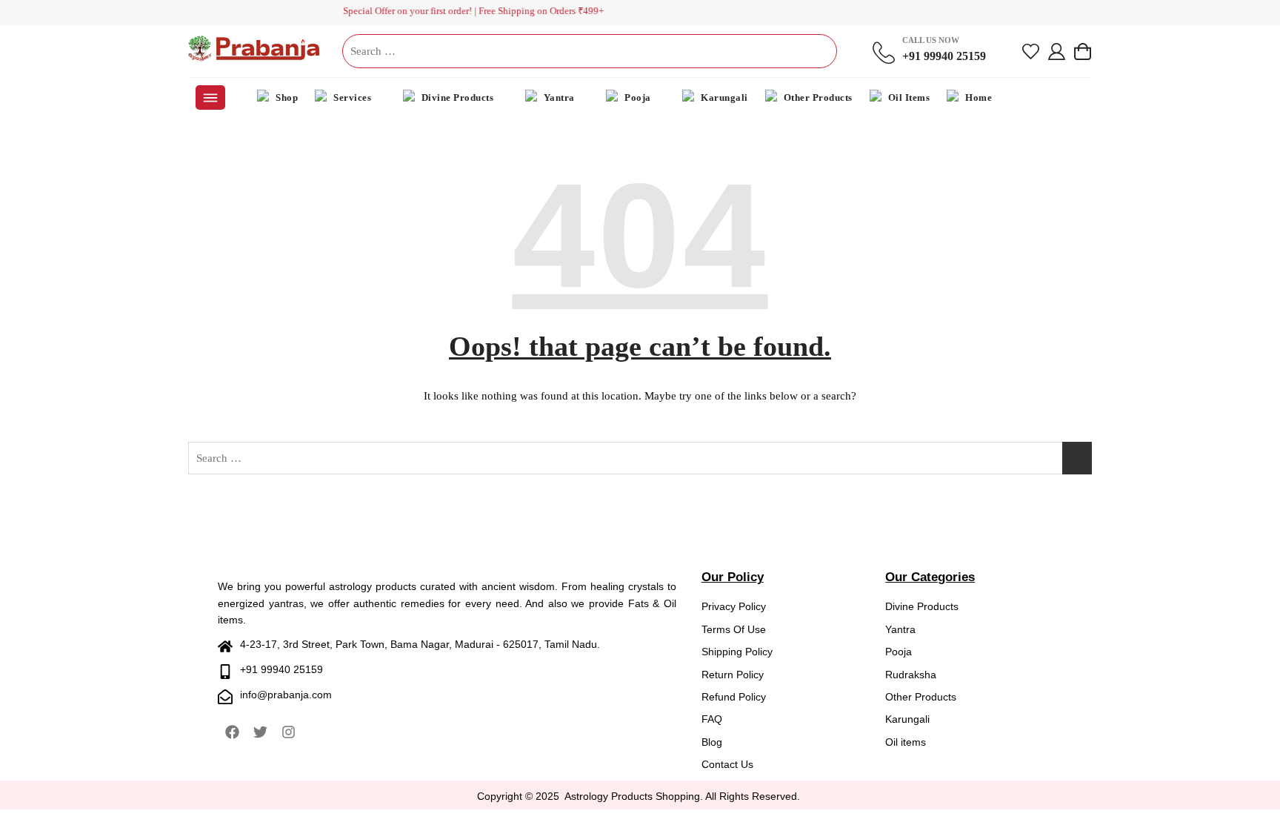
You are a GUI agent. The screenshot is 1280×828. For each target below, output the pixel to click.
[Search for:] (589, 51)
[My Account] (1056, 51)
